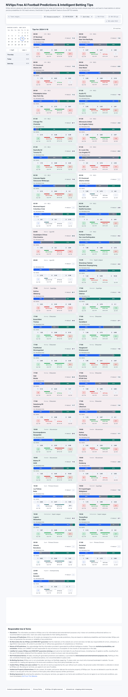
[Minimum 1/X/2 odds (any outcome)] (113, 21)
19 (8, 41)
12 (8, 39)
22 (19, 41)
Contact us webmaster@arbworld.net (18, 689)
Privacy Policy (37, 689)
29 (19, 44)
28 (15, 44)
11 (27, 36)
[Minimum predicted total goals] (114, 17)
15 (18, 39)
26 (8, 44)
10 (25, 36)
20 (12, 41)
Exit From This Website (29, 676)
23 (22, 41)
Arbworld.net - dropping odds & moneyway (79, 689)
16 (22, 39)
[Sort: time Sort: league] (86, 16)
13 (12, 39)
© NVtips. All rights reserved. (54, 689)
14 (15, 39)
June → (24, 50)
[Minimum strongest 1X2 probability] (100, 17)
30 (22, 44)
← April (12, 50)
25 (27, 41)
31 (25, 44)
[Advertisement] (62, 610)
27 (12, 44)
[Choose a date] (70, 17)
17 (25, 39)
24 (25, 41)
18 (27, 39)
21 (15, 41)
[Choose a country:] (52, 16)
